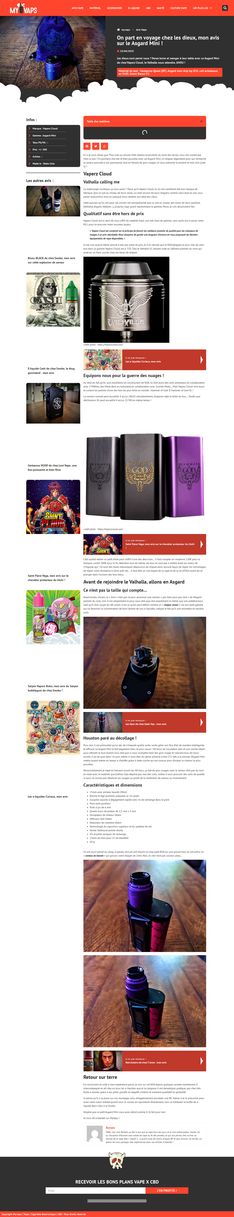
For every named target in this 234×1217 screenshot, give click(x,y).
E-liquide (134, 8)
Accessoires (114, 8)
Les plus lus (200, 8)
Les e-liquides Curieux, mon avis (48, 796)
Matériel (95, 8)
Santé (160, 8)
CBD (148, 8)
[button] (225, 8)
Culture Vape (178, 8)
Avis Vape (77, 8)
